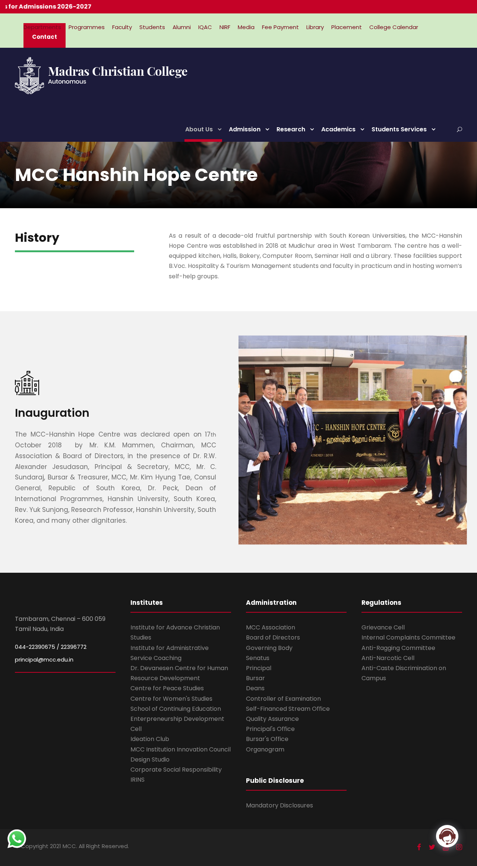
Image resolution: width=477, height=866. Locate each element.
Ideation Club (149, 739)
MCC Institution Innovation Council (180, 749)
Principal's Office (270, 729)
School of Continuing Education (175, 708)
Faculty (122, 27)
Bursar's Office (267, 739)
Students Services (399, 129)
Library (315, 27)
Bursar (255, 678)
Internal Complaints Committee (408, 637)
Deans (255, 688)
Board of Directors (273, 637)
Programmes (87, 27)
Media (246, 27)
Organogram (265, 749)
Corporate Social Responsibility (176, 769)
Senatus (257, 658)
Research (291, 129)
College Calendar (393, 27)
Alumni (182, 27)
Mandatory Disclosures (279, 805)
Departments (42, 27)
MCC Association (270, 627)
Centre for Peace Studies (167, 688)
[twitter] (432, 847)
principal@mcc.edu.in (44, 659)
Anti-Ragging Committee (398, 648)
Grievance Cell (383, 627)
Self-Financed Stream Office (288, 708)
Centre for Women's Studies (171, 698)
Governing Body (269, 648)
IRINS (137, 779)
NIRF (224, 27)
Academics (338, 129)
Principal (258, 668)
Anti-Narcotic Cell (387, 658)
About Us (199, 129)
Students (152, 27)
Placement (346, 27)
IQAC (205, 27)
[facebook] (419, 847)
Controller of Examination (283, 698)
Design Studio (150, 759)
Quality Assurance (272, 719)
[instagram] (459, 847)
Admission (244, 129)
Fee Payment (280, 27)
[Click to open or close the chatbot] (447, 836)
